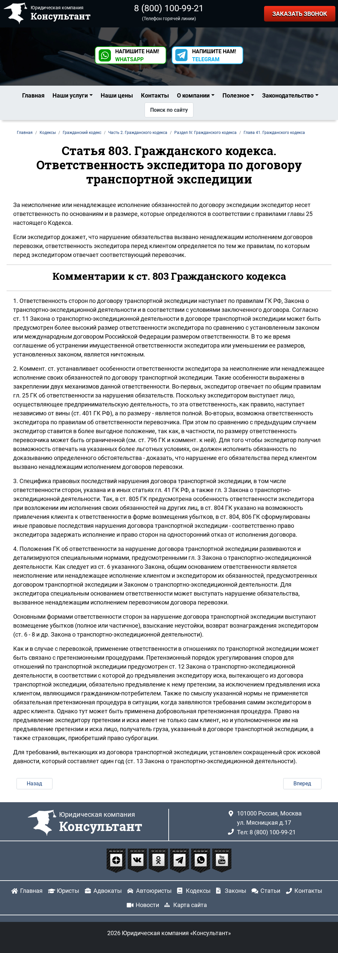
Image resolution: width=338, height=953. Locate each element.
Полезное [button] (236, 95)
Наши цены (117, 95)
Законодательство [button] (288, 95)
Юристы (68, 890)
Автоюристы (154, 890)
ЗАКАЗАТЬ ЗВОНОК (299, 13)
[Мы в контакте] (138, 860)
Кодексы (198, 890)
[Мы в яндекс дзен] (116, 860)
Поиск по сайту (169, 110)
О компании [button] (193, 95)
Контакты (155, 95)
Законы (235, 890)
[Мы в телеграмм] (180, 860)
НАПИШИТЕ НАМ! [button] (137, 55)
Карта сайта (190, 904)
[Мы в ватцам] (201, 860)
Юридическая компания (100, 822)
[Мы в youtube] (222, 860)
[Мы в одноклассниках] (159, 860)
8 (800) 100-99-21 (169, 8)
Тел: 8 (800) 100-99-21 (266, 832)
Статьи (270, 890)
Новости (147, 904)
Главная (33, 95)
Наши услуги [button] (70, 95)
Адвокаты (107, 890)
